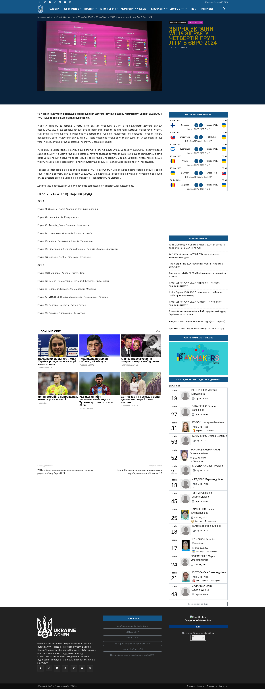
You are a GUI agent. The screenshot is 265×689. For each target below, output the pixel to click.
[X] (60, 2)
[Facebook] (39, 2)
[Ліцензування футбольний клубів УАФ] (132, 655)
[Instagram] (44, 2)
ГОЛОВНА (53, 8)
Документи (212, 686)
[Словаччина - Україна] (198, 137)
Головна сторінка (45, 17)
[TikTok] (55, 2)
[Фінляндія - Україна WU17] (198, 125)
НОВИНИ (89, 8)
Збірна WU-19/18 (85, 17)
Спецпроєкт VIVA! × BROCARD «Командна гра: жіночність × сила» (198, 275)
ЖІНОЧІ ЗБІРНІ (108, 8)
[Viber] (103, 97)
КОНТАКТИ (207, 8)
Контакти (223, 686)
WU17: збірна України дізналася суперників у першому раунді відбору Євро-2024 (65, 472)
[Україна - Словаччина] (198, 173)
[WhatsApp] (110, 97)
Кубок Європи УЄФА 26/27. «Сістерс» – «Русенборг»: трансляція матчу (195, 303)
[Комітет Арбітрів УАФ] (132, 649)
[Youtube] (65, 2)
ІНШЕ (193, 8)
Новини (200, 686)
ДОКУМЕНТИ (177, 8)
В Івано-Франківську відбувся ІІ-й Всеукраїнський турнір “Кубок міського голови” (197, 313)
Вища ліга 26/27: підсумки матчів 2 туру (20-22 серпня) (197, 321)
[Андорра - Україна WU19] (198, 185)
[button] (224, 9)
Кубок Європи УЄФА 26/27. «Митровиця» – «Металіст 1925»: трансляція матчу (196, 294)
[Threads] (70, 2)
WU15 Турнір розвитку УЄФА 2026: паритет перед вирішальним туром (194, 256)
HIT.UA (194, 636)
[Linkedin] (117, 97)
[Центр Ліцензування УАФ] (132, 643)
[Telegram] (50, 2)
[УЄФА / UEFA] (132, 632)
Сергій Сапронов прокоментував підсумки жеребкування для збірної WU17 (139, 472)
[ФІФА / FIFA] (132, 638)
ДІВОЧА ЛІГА (158, 8)
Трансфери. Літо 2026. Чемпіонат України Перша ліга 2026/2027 (196, 265)
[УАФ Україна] (132, 626)
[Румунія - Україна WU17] (198, 161)
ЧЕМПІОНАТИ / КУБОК (133, 8)
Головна (191, 686)
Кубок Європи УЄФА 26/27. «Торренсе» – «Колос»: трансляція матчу (194, 284)
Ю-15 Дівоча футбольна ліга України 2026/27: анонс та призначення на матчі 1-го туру (197, 246)
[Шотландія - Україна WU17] (198, 149)
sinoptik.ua (209, 633)
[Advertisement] (99, 436)
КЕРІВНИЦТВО (71, 8)
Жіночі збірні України (65, 17)
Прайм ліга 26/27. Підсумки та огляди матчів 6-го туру (196, 328)
